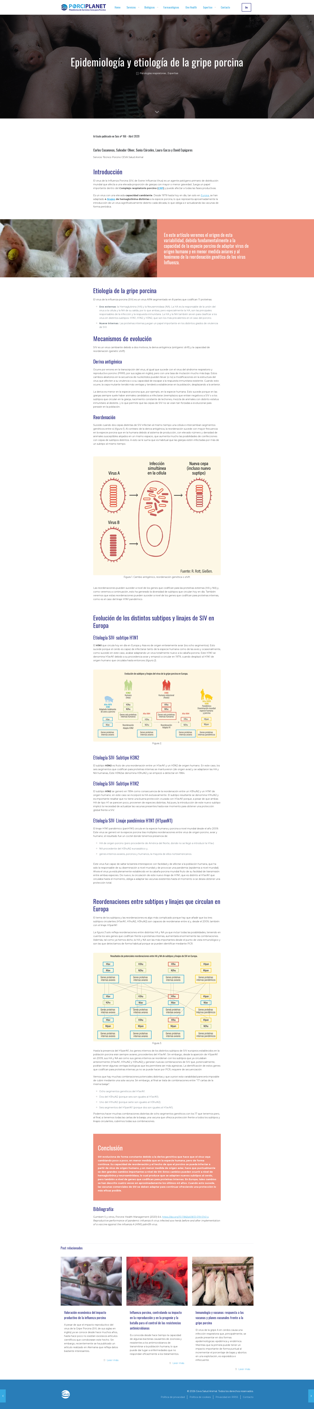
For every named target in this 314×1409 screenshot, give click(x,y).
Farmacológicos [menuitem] (171, 7)
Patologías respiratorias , (153, 73)
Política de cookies (200, 1397)
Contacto (248, 1397)
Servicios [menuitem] (131, 7)
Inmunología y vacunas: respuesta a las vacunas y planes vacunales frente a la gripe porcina (220, 1317)
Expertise (173, 73)
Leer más (112, 1360)
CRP (160, 188)
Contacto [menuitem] (225, 7)
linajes (111, 199)
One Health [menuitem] (191, 7)
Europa (205, 195)
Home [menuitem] (117, 7)
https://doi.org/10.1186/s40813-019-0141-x (185, 1216)
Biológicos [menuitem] (149, 7)
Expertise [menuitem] (207, 7)
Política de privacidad (173, 1397)
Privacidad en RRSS (227, 1397)
